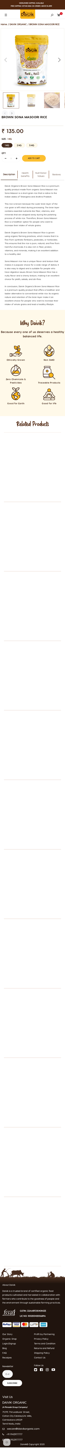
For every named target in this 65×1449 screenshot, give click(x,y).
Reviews (56, 174)
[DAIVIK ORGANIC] (27, 13)
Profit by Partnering (44, 1334)
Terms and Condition (44, 1343)
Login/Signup (9, 1343)
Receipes (7, 1357)
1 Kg (7, 145)
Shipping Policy (42, 1353)
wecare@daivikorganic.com (23, 1428)
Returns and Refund (44, 1348)
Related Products (32, 424)
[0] (58, 14)
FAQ (4, 1353)
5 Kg (31, 145)
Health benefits (25, 174)
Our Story (7, 1334)
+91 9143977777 (14, 1434)
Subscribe (12, 1383)
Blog (4, 1348)
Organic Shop (9, 1338)
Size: (7, 139)
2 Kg (19, 145)
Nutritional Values (40, 174)
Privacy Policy (41, 1338)
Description (9, 174)
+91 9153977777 (15, 1439)
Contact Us (39, 1357)
